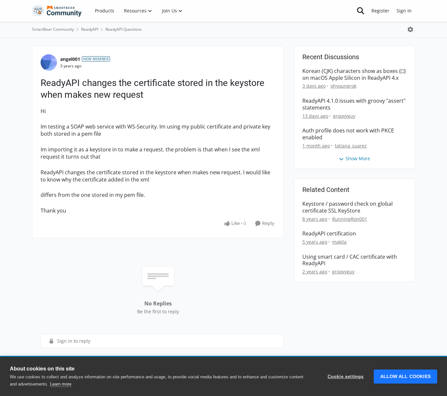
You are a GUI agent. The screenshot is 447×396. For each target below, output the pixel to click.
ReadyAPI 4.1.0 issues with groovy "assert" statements (353, 104)
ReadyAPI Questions (123, 29)
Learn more (60, 384)
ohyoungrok (343, 86)
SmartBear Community (53, 29)
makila (339, 242)
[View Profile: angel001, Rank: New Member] (49, 62)
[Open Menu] (410, 29)
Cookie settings (346, 376)
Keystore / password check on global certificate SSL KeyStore (347, 207)
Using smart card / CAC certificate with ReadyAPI (349, 260)
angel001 (70, 59)
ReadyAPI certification (329, 233)
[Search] (361, 11)
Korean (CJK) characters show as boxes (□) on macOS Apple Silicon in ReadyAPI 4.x (354, 74)
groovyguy (344, 116)
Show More (358, 158)
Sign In (404, 11)
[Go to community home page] (57, 11)
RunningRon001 (349, 219)
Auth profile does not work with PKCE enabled (348, 134)
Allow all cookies (405, 376)
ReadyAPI (89, 29)
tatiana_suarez (351, 146)
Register (380, 11)
